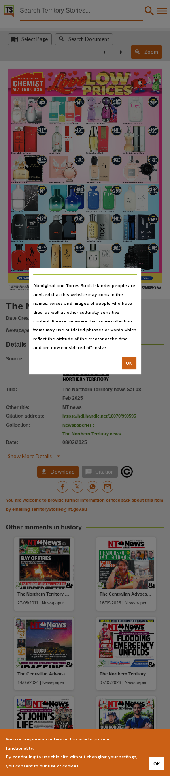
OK (129, 363)
